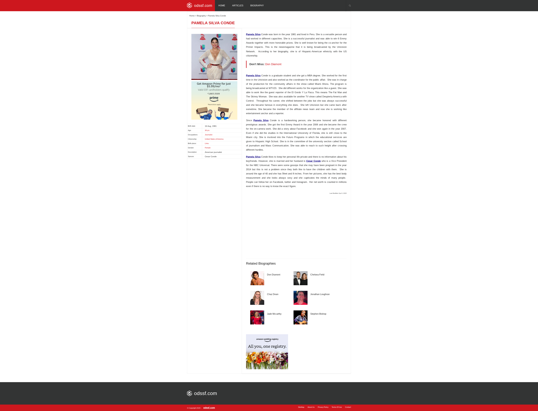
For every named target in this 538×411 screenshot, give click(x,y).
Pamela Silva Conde (217, 16)
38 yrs (207, 130)
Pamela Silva (253, 34)
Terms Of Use (337, 407)
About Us (311, 407)
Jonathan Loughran (320, 294)
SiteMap (301, 407)
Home (221, 5)
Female (208, 148)
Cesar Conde (313, 161)
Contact (348, 407)
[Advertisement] (296, 225)
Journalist (208, 135)
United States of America (214, 139)
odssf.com (203, 5)
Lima (207, 143)
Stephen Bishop (318, 314)
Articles (237, 5)
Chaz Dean (272, 294)
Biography (257, 5)
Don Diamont (273, 274)
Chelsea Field (317, 274)
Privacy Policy (323, 407)
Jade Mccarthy (274, 314)
